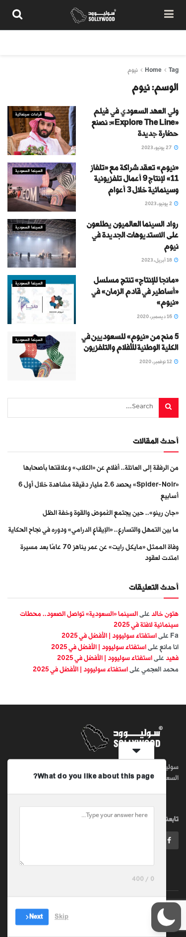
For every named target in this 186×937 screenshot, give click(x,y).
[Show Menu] (169, 15)
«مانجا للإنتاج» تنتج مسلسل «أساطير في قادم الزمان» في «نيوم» (135, 291)
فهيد (172, 657)
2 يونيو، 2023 (159, 203)
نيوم (132, 70)
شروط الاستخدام (60, 42)
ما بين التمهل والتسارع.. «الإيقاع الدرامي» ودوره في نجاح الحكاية (93, 529)
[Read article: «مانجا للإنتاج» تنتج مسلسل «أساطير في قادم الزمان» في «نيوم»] (41, 299)
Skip (61, 916)
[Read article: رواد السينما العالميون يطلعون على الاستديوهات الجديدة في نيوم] (41, 243)
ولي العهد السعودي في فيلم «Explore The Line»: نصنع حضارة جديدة (135, 122)
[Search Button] (17, 15)
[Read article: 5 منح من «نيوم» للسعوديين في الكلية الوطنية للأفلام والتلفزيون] (41, 356)
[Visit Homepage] (93, 15)
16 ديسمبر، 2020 (155, 316)
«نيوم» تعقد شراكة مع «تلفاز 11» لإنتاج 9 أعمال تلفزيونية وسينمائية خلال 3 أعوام (135, 179)
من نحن (168, 42)
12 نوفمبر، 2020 (156, 361)
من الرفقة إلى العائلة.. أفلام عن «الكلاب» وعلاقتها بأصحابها (101, 467)
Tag (174, 70)
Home (153, 70)
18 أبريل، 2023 (157, 260)
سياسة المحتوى (120, 42)
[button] (166, 917)
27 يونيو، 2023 (157, 147)
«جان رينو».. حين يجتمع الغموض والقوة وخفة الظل (111, 512)
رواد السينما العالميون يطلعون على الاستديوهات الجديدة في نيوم (133, 235)
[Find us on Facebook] (169, 840)
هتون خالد (165, 613)
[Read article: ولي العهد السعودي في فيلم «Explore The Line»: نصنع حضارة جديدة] (41, 130)
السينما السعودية (29, 170)
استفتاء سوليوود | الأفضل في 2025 (109, 635)
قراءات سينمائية (28, 114)
